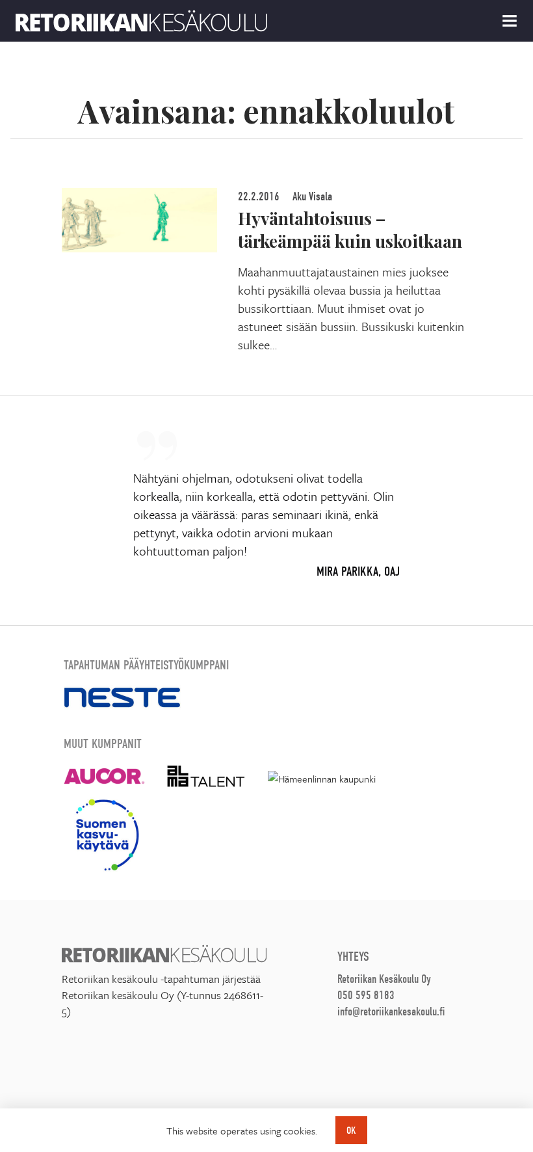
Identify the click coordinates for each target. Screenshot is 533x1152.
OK (351, 1130)
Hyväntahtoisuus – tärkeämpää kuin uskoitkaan (350, 229)
